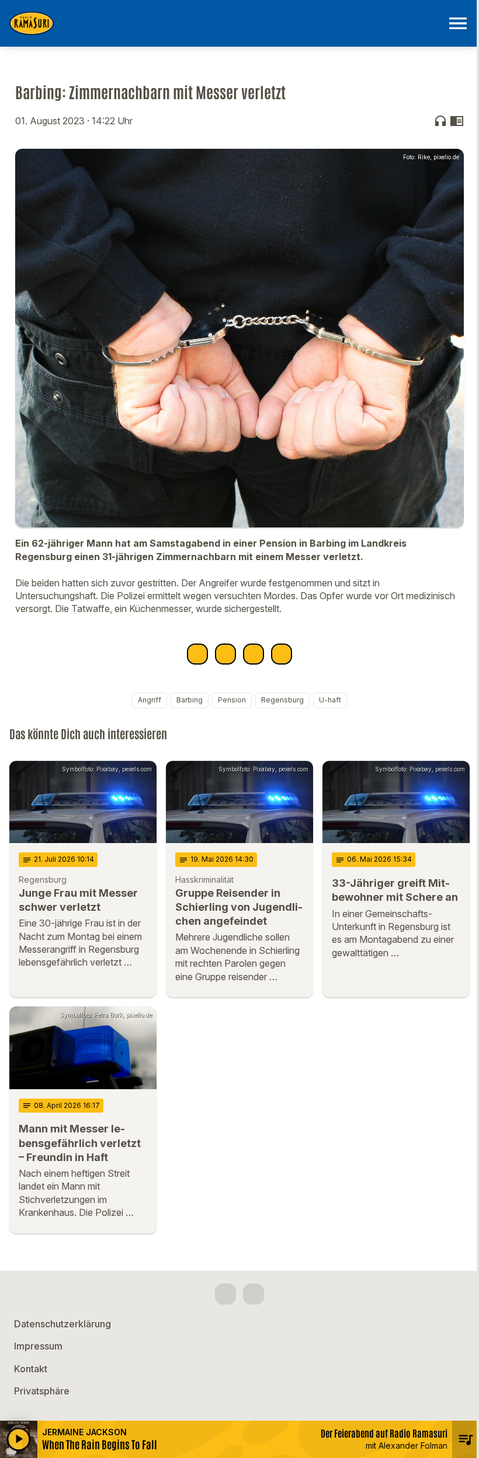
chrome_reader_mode (457, 121)
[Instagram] (253, 1294)
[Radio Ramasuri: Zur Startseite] (225, 23)
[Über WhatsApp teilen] (253, 654)
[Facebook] (225, 1294)
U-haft (330, 699)
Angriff (149, 699)
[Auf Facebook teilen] (197, 654)
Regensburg (282, 699)
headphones (440, 121)
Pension (232, 699)
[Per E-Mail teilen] (281, 654)
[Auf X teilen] (225, 654)
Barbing (189, 699)
